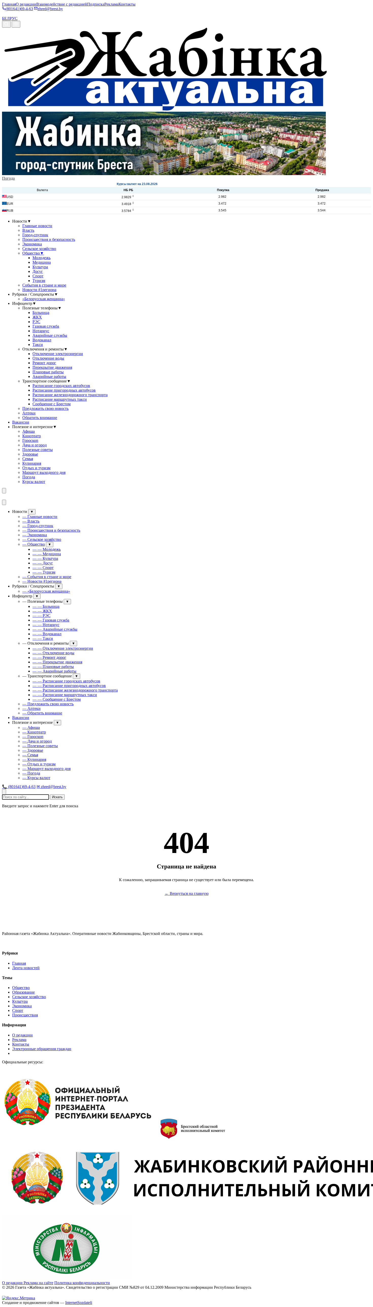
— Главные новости (39, 516)
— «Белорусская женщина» (46, 591)
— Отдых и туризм (39, 764)
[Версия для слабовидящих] (16, 24)
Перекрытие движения (52, 367)
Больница (40, 312)
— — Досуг (42, 563)
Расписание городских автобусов (61, 385)
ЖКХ (37, 317)
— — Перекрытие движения (57, 662)
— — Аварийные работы (54, 671)
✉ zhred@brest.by (51, 786)
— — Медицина (46, 554)
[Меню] (4, 490)
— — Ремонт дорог (49, 657)
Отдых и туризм (36, 468)
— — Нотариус (45, 625)
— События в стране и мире (46, 577)
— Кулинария (34, 759)
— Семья (30, 755)
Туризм (38, 280)
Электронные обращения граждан (41, 1049)
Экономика (32, 244)
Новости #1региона (39, 290)
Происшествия (25, 1015)
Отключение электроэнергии (57, 353)
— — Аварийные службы (54, 629)
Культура (40, 267)
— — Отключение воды (53, 653)
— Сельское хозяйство (41, 539)
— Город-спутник (37, 526)
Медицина (41, 262)
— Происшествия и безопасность (51, 530)
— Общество (33, 544)
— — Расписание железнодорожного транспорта (75, 690)
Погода (8, 178)
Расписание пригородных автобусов (64, 390)
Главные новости (37, 226)
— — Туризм (43, 572)
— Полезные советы (40, 746)
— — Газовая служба (50, 620)
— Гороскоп (32, 736)
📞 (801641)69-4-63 (19, 786)
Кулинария (31, 463)
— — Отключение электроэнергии (62, 648)
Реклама (111, 4)
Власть (28, 230)
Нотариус (40, 331)
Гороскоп (30, 440)
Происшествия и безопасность (48, 239)
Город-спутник (35, 235)
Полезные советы (37, 449)
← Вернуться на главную (187, 893)
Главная (9, 4)
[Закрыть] (4, 502)
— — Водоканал (46, 634)
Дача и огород (34, 445)
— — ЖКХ (42, 611)
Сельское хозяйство (39, 248)
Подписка (95, 4)
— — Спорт (43, 567)
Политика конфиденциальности (82, 1283)
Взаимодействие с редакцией (61, 4)
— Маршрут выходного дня (46, 768)
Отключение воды (48, 358)
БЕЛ (6, 18)
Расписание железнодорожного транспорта (70, 395)
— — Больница (45, 606)
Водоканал (41, 340)
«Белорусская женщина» (43, 299)
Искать (57, 797)
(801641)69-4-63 (19, 9)
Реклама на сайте (38, 1283)
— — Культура (45, 558)
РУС (14, 18)
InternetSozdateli (78, 1302)
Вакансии (20, 422)
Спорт (37, 276)
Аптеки (29, 413)
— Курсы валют (36, 778)
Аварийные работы (49, 376)
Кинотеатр (31, 436)
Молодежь (41, 258)
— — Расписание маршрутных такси (64, 695)
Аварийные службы (49, 335)
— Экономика (34, 535)
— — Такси (42, 638)
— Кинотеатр (34, 732)
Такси (37, 344)
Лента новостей (26, 968)
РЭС (36, 322)
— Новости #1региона (41, 581)
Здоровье (30, 454)
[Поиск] (6, 24)
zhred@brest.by (50, 9)
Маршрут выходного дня (43, 472)
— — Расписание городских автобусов (66, 681)
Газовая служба (45, 326)
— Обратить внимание (42, 713)
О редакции (26, 4)
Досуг (37, 271)
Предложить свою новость (45, 408)
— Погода (31, 773)
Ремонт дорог (44, 363)
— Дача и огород (37, 741)
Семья (27, 459)
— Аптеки (31, 708)
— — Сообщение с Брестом (56, 699)
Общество (33, 253)
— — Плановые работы (53, 666)
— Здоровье (32, 750)
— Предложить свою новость (48, 704)
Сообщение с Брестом (51, 404)
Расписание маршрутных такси (59, 399)
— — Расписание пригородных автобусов (69, 685)
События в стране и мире (44, 285)
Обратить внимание (39, 417)
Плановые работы (48, 372)
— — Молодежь (46, 549)
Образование (23, 992)
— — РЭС (41, 615)
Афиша (28, 431)
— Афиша (31, 727)
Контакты (126, 4)
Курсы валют (33, 481)
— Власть (30, 521)
